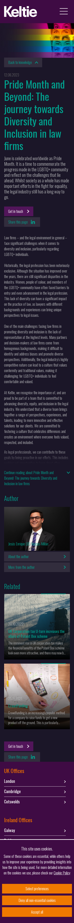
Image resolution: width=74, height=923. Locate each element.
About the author (18, 556)
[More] (53, 663)
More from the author (21, 567)
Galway (9, 830)
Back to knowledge (20, 62)
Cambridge (12, 791)
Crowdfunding (18, 705)
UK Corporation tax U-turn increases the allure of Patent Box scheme (36, 634)
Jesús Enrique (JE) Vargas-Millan (28, 543)
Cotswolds (12, 802)
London (9, 781)
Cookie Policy (62, 872)
